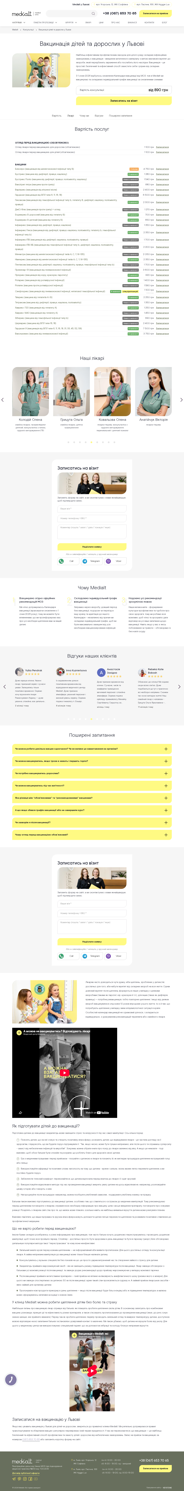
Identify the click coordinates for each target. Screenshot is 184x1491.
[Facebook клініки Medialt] (30, 1479)
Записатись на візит (124, 101)
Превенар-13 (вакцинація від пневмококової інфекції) (43, 269)
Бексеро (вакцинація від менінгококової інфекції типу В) (44, 169)
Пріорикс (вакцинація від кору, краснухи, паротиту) (41, 275)
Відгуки (99, 115)
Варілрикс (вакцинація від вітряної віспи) (36, 189)
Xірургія (69, 23)
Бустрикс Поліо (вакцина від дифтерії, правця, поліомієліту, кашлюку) (51, 179)
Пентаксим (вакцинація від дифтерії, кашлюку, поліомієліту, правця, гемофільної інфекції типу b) (64, 264)
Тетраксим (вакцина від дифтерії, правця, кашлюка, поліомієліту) (48, 302)
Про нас (115, 23)
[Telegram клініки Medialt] (14, 1479)
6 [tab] (97, 442)
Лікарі (88, 23)
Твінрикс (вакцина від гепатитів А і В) (33, 297)
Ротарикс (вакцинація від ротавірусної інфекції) (39, 280)
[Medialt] (26, 13)
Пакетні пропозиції (43, 23)
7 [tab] (103, 442)
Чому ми (84, 115)
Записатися (162, 147)
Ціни (101, 23)
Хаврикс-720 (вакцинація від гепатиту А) (36, 307)
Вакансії (132, 23)
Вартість (57, 115)
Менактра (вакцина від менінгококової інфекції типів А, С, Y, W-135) (50, 254)
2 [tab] (74, 442)
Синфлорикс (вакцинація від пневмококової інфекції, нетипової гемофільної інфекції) (60, 291)
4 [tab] (86, 442)
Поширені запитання (120, 115)
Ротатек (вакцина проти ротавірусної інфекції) (39, 285)
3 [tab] (80, 442)
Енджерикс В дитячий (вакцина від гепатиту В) (39, 219)
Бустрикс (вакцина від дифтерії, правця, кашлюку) (41, 174)
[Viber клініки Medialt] (19, 1479)
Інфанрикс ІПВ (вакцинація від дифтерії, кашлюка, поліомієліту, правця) (51, 239)
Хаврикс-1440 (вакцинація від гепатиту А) (36, 312)
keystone (167, 1488)
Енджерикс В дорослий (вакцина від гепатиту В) (40, 214)
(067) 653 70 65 (31, 1439)
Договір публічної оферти (26, 1473)
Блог (164, 23)
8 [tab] (109, 442)
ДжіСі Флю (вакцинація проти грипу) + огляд (37, 209)
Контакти (149, 23)
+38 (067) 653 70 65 (119, 13)
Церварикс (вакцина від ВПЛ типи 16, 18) (35, 323)
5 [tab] (91, 442)
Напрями (17, 23)
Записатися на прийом (155, 13)
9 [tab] (114, 442)
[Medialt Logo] (26, 1461)
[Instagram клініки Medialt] (25, 1479)
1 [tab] (68, 442)
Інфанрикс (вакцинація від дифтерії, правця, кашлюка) (43, 225)
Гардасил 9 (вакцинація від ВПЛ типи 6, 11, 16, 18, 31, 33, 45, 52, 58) (48, 328)
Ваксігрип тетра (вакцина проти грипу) (34, 184)
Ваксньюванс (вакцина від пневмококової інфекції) (41, 333)
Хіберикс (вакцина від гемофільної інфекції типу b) (41, 318)
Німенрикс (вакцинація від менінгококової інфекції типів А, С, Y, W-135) (51, 259)
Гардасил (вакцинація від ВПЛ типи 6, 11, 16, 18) (38, 195)
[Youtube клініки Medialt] (36, 1479)
